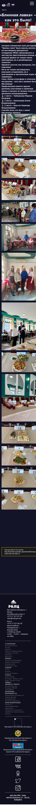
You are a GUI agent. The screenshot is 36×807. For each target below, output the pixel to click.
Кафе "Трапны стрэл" (12, 680)
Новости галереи (11, 673)
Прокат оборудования (13, 660)
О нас (7, 669)
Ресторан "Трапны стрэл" (14, 679)
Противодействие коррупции (11, 707)
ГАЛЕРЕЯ (8, 668)
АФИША (8, 682)
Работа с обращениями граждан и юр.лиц (13, 652)
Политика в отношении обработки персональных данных (14, 712)
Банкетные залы (11, 666)
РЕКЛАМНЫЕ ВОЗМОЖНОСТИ (11, 692)
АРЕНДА (8, 658)
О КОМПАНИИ (10, 644)
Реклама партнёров (12, 701)
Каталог (8, 671)
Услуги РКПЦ (9, 677)
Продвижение (10, 699)
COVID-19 (8, 704)
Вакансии (8, 657)
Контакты (8, 655)
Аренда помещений (12, 662)
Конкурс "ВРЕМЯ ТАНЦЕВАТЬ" (11, 689)
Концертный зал (11, 645)
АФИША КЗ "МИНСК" (12, 684)
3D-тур (7, 647)
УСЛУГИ (8, 675)
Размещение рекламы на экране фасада (14, 696)
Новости (8, 649)
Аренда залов (10, 664)
